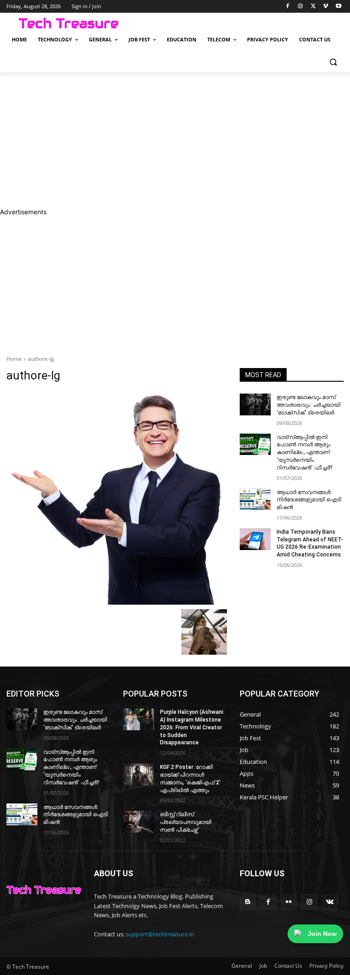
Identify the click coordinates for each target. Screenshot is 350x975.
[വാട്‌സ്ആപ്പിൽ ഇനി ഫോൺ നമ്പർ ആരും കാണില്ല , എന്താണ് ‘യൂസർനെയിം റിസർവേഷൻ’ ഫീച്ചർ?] (255, 444)
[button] (333, 61)
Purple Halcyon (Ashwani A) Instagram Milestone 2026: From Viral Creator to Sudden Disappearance (191, 727)
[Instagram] (300, 6)
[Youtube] (338, 6)
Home (14, 359)
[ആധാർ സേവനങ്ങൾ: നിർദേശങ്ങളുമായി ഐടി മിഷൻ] (255, 499)
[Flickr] (289, 902)
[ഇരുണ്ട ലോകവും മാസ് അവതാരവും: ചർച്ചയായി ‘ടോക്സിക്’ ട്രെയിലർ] (255, 404)
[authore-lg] (116, 498)
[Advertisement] (175, 139)
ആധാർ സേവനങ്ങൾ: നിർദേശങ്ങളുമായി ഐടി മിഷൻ (309, 500)
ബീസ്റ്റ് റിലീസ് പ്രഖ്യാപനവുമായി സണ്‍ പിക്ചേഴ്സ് (185, 822)
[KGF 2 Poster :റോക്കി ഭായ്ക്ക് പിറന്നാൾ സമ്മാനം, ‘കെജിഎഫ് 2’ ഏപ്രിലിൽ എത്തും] (138, 774)
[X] (313, 6)
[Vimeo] (325, 6)
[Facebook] (288, 6)
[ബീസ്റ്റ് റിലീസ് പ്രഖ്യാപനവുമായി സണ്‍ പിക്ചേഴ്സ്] (138, 822)
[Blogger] (248, 902)
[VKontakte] (330, 902)
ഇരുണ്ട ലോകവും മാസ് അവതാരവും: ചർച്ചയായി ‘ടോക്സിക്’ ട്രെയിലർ (308, 405)
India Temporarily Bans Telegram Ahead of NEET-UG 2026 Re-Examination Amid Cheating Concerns (310, 543)
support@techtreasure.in (160, 934)
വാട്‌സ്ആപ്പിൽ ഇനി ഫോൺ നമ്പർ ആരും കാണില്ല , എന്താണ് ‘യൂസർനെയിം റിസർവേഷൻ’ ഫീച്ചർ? (305, 452)
